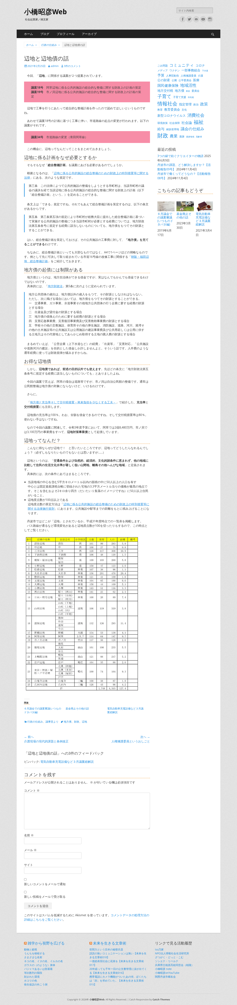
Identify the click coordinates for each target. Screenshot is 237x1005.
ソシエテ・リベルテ (166, 961)
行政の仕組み (50, 45)
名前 (29, 835)
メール (30, 850)
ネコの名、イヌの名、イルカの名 (43, 961)
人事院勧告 (172, 75)
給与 (160, 129)
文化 (184, 109)
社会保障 (174, 123)
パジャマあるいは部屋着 (38, 969)
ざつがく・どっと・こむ (169, 957)
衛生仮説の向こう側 (35, 984)
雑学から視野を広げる (46, 943)
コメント (32, 790)
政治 (195, 104)
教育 (160, 109)
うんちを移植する (34, 953)
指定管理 (185, 104)
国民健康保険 (167, 85)
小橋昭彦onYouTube (167, 972)
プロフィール (65, 34)
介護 (200, 75)
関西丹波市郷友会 (165, 976)
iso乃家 (159, 949)
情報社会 (167, 103)
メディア (162, 70)
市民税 (191, 97)
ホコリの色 (30, 980)
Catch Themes (161, 999)
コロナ (200, 65)
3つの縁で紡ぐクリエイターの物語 (180, 156)
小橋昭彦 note (163, 969)
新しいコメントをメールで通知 (45, 884)
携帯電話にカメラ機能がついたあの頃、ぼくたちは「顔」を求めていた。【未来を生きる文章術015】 (117, 980)
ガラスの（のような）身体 (39, 965)
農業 (174, 136)
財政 (76, 721)
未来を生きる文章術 (109, 943)
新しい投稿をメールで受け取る (45, 897)
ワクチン (174, 70)
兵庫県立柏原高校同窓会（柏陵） (174, 965)
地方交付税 (165, 90)
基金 (188, 91)
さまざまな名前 (33, 957)
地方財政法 (55, 286)
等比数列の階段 (33, 972)
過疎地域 (190, 136)
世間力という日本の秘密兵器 (106, 949)
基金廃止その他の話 (77, 708)
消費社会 (195, 115)
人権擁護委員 (188, 75)
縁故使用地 (172, 129)
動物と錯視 (30, 949)
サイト (28, 865)
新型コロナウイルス (171, 115)
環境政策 (162, 123)
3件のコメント (72, 66)
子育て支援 (179, 97)
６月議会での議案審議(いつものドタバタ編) (165, 219)
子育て (164, 96)
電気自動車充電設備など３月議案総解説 (67, 762)
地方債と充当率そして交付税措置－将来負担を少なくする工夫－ (73, 402)
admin (55, 66)
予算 (160, 75)
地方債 (67, 721)
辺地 (84, 721)
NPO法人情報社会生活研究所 (172, 953)
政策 (204, 104)
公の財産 (163, 80)
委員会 (195, 90)
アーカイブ (89, 34)
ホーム (28, 34)
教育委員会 (172, 109)
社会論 (186, 122)
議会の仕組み (192, 128)
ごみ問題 (162, 65)
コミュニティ (181, 65)
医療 (196, 80)
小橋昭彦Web (45, 12)
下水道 (205, 70)
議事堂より (52, 721)
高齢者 (199, 136)
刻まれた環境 (32, 976)
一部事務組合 (190, 70)
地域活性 (188, 85)
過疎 (181, 136)
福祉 (199, 122)
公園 (174, 80)
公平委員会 (184, 80)
